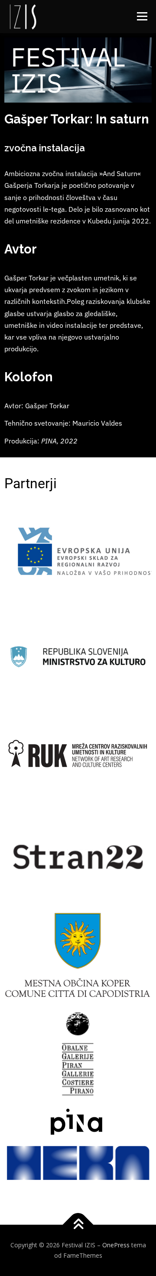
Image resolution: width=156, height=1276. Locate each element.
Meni (140, 16)
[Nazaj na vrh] (78, 1224)
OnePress (116, 1245)
